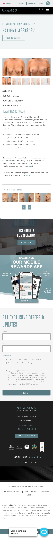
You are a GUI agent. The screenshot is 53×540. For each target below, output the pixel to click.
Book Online (32, 3)
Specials (21, 3)
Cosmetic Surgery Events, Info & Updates (25, 359)
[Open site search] (48, 3)
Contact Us (26, 243)
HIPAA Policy (45, 492)
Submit (26, 393)
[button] (46, 70)
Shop (41, 3)
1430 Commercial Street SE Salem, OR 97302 (26, 418)
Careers (29, 495)
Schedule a (26, 233)
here (10, 161)
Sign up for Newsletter (26, 436)
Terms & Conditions (30, 492)
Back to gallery (14, 38)
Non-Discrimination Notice (12, 492)
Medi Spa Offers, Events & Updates (22, 363)
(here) (28, 175)
